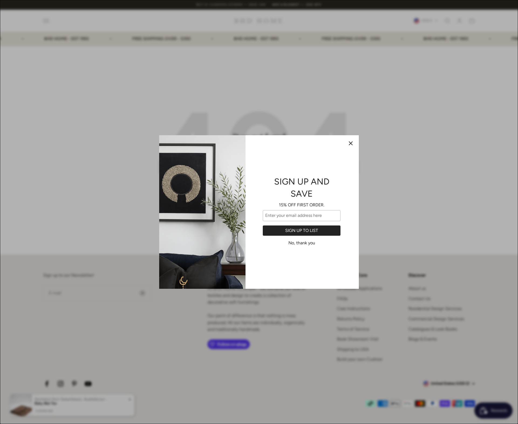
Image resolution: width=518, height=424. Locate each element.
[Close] (351, 143)
